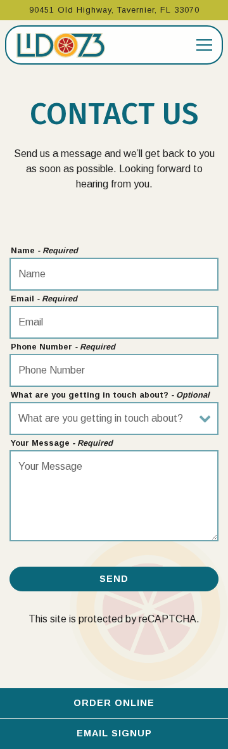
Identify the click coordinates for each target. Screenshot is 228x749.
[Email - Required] (114, 322)
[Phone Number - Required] (114, 370)
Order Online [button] (114, 703)
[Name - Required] (114, 274)
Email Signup (114, 733)
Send (114, 579)
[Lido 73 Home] (60, 45)
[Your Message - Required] (114, 495)
